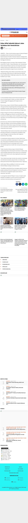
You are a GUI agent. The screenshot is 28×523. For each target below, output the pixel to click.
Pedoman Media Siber (14, 472)
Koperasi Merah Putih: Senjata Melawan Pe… (15, 404)
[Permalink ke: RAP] (1, 48)
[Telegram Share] (23, 184)
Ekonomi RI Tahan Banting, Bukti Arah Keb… (15, 383)
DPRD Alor (5, 266)
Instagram (21, 479)
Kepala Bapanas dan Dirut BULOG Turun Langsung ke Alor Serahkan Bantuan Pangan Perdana (20, 227)
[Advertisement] (14, 14)
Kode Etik (7, 468)
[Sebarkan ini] (17, 184)
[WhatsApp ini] (26, 184)
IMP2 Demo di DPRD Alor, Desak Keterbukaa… (13, 441)
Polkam (7, 428)
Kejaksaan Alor (6, 264)
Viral (15, 428)
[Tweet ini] (20, 184)
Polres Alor (5, 262)
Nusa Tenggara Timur (18, 427)
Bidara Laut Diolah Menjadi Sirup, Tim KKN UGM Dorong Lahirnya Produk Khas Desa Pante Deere (6, 241)
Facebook (8, 477)
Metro (12, 427)
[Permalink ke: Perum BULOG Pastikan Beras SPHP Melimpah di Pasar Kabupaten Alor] (21, 203)
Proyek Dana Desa (6, 269)
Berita (9, 427)
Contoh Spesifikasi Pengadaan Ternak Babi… (15, 435)
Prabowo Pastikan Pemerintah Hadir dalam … (16, 398)
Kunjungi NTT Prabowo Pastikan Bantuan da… (16, 393)
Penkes (24, 427)
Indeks (20, 467)
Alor (7, 427)
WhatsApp (21, 477)
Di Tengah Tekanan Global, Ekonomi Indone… (14, 388)
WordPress (8, 479)
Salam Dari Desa (9, 433)
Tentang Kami (7, 471)
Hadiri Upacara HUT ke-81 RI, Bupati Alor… (16, 429)
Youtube (14, 482)
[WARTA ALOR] (14, 32)
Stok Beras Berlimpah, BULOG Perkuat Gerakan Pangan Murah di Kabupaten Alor (6, 227)
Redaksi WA (7, 467)
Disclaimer (20, 468)
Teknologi (12, 428)
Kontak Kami (20, 471)
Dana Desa (5, 259)
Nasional (8, 381)
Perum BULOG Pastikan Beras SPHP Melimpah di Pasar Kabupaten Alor (20, 209)
